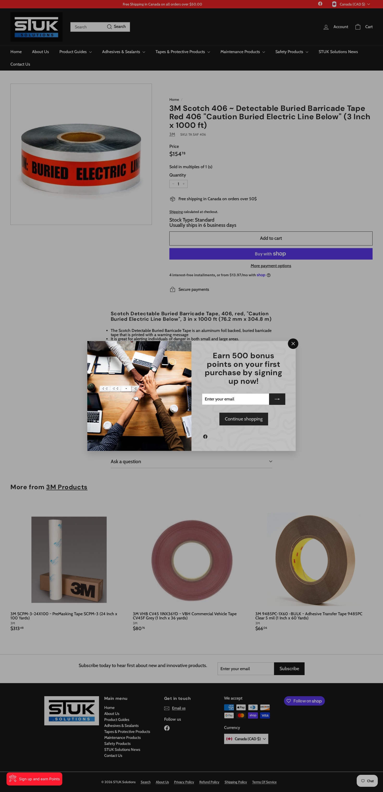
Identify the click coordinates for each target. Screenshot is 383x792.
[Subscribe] (277, 399)
